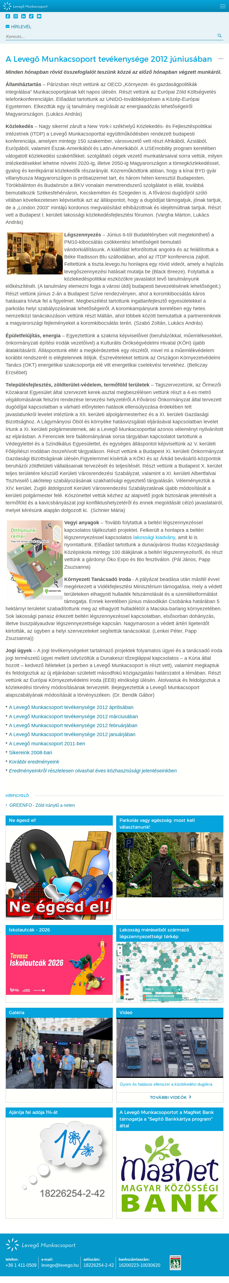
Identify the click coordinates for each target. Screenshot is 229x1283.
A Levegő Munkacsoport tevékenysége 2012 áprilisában (71, 707)
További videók (168, 1097)
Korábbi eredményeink (34, 762)
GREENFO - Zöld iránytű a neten (42, 805)
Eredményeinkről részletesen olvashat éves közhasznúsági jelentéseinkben (93, 771)
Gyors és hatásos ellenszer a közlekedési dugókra (166, 1084)
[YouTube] (40, 17)
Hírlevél (21, 26)
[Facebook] (9, 17)
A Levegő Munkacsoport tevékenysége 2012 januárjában (72, 734)
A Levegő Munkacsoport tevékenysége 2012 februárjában (73, 725)
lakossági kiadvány (154, 537)
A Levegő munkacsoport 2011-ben (47, 743)
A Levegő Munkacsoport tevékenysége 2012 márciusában (73, 716)
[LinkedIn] (24, 17)
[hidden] (114, 6)
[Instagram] (16, 17)
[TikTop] (32, 17)
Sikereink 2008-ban (30, 752)
